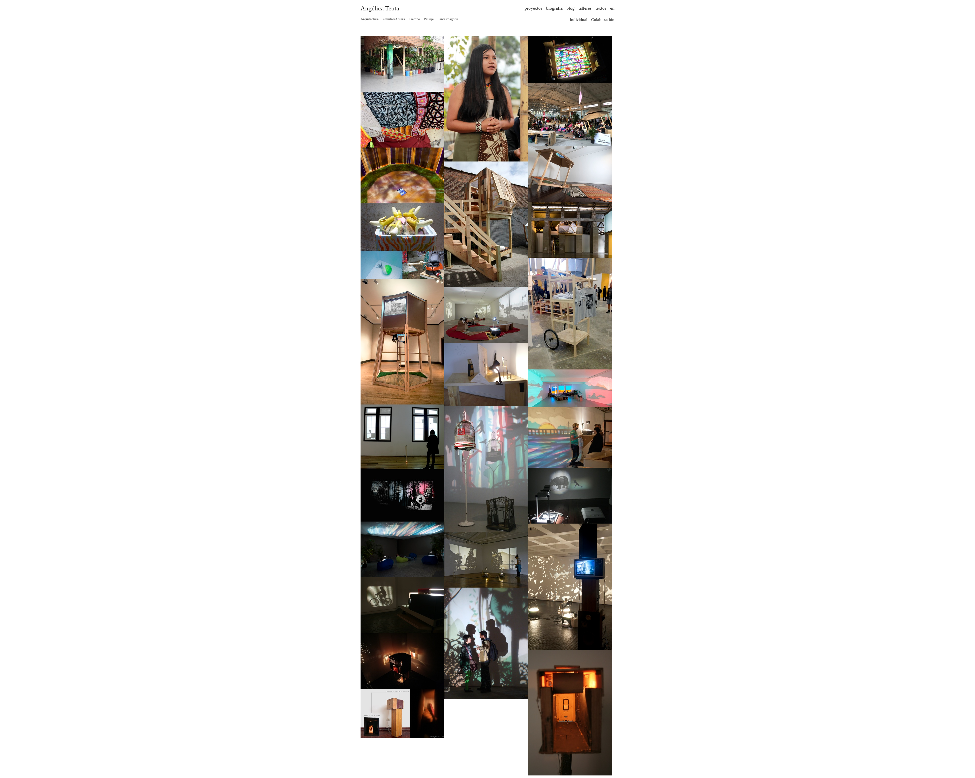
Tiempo (414, 19)
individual (578, 20)
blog (570, 8)
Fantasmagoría (447, 19)
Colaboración (602, 20)
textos (600, 8)
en (612, 8)
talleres (585, 8)
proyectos (533, 8)
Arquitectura (370, 19)
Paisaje (429, 19)
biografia (554, 8)
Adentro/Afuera (393, 19)
